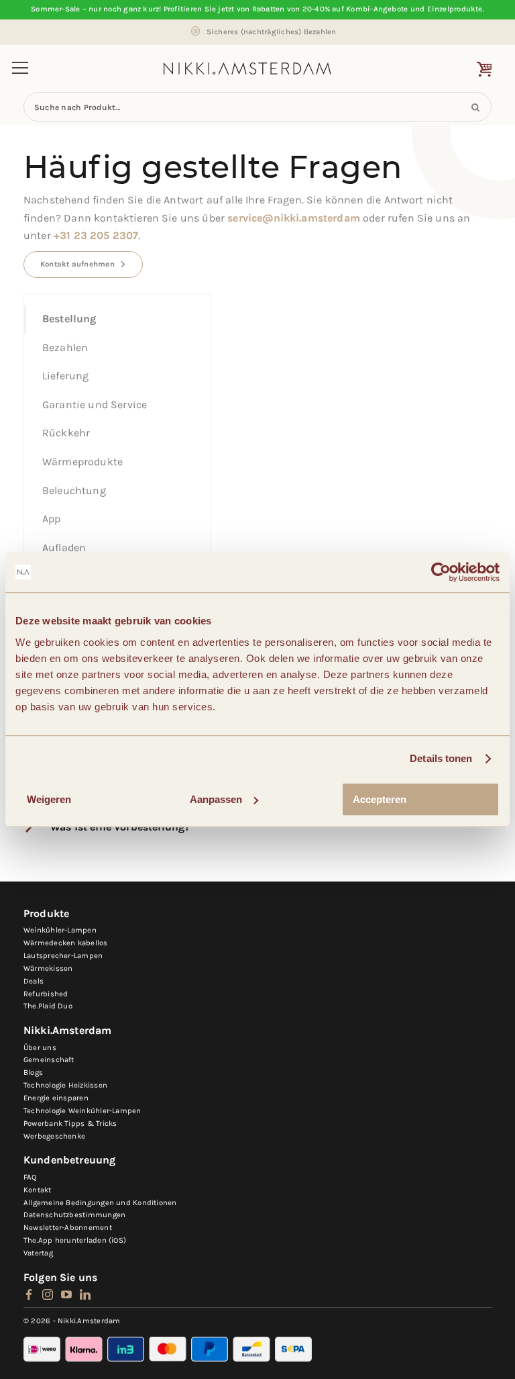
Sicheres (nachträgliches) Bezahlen (272, 32)
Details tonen (441, 758)
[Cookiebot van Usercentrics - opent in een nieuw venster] (441, 572)
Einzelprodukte (455, 9)
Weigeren (49, 799)
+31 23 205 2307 (96, 235)
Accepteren (379, 799)
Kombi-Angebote (377, 9)
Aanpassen (216, 799)
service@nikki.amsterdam (293, 217)
